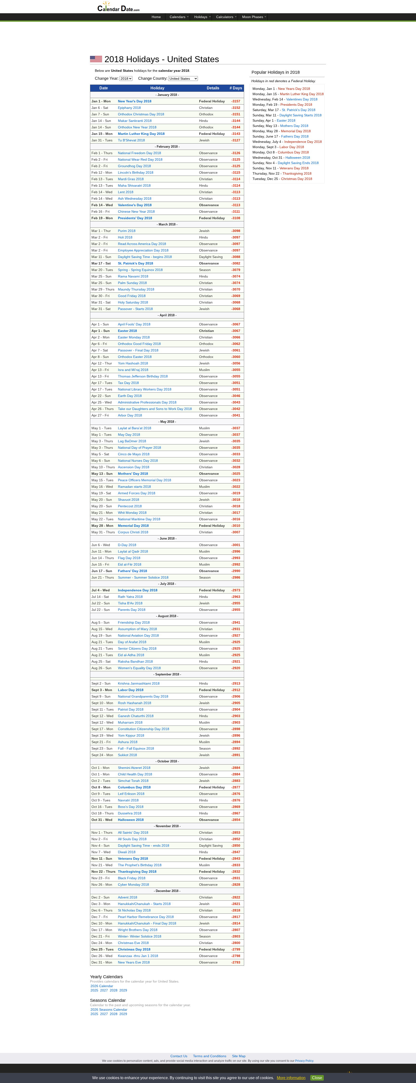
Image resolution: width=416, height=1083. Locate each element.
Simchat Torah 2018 (133, 781)
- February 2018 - (167, 146)
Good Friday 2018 (132, 296)
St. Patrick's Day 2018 (298, 110)
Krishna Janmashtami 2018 (139, 683)
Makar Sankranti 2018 (135, 121)
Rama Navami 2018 (133, 276)
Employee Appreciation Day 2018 (143, 250)
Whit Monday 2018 (132, 513)
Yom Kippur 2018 (131, 735)
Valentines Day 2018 (302, 99)
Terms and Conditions (209, 1056)
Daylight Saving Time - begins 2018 (145, 257)
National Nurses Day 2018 (138, 460)
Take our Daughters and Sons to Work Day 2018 (155, 409)
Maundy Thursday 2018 (136, 289)
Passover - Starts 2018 (135, 309)
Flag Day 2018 (129, 558)
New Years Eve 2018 (134, 962)
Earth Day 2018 (130, 396)
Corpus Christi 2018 (133, 532)
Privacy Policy (304, 1061)
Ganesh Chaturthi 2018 (136, 716)
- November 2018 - (167, 826)
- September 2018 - (167, 674)
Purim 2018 (127, 231)
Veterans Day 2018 (294, 168)
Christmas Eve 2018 (133, 943)
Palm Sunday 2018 (132, 283)
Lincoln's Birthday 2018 (135, 172)
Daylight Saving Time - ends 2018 (143, 845)
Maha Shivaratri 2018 (134, 185)
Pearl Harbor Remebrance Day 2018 (146, 917)
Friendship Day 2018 (134, 622)
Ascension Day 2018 (133, 467)
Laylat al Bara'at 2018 (134, 428)
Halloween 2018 (298, 157)
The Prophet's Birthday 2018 (140, 865)
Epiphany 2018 (129, 108)
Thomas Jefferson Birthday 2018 (143, 376)
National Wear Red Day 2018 (140, 159)
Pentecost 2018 (130, 506)
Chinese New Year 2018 (136, 211)
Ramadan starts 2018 (134, 487)
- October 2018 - (167, 761)
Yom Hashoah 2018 (133, 363)
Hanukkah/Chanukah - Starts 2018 (144, 904)
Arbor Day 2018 (130, 415)
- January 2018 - (167, 95)
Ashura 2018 (127, 742)
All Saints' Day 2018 (133, 832)
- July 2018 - (167, 584)
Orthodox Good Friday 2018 (139, 344)
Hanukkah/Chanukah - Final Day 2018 (147, 923)
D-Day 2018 (127, 545)
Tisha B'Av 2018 (130, 603)
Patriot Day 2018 (130, 709)
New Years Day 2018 (294, 89)
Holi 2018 (125, 237)
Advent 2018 (127, 897)
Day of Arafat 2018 (132, 642)
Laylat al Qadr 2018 (133, 551)
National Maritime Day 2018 (139, 519)
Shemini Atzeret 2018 (134, 768)
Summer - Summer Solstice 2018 (143, 577)
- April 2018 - (167, 315)
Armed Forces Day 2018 (136, 493)
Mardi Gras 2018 (131, 179)
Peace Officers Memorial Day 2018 (144, 480)
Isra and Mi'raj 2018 (133, 370)
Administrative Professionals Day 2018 (147, 402)
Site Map (239, 1056)
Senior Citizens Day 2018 (137, 648)
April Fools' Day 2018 (134, 324)
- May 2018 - (167, 421)
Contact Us (178, 1056)
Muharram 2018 (130, 722)
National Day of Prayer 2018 (139, 447)
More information (291, 1078)
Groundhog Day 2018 (134, 166)
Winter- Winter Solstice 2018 (139, 936)
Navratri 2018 (128, 800)
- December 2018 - (167, 891)
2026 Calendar (102, 986)
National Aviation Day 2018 (138, 635)
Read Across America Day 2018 (142, 244)
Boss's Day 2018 (130, 807)
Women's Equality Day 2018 (139, 668)
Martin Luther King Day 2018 (302, 94)
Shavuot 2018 (128, 500)
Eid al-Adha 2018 (131, 655)
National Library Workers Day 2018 (144, 389)
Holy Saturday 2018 (133, 302)
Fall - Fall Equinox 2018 (136, 748)
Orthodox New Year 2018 (137, 127)
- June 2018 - (167, 538)
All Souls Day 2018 (132, 839)
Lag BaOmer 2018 (132, 441)
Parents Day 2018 (131, 610)
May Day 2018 (129, 434)
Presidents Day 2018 (296, 104)
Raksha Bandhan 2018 (135, 661)
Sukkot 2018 (127, 755)
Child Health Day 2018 (135, 774)
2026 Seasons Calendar (109, 1009)
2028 (113, 990)
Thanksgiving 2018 (297, 173)
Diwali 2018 (127, 852)
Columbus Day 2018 (293, 152)
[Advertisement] (208, 40)
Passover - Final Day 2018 (138, 350)
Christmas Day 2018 (296, 179)
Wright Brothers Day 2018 (137, 930)
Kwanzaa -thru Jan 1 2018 (138, 956)
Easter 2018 (286, 120)
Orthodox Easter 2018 (135, 357)
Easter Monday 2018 (134, 337)
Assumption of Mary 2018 (137, 629)
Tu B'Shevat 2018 (131, 140)
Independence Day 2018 (303, 142)
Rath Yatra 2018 (130, 597)
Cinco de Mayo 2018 (134, 454)
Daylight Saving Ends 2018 (298, 163)
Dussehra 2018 (129, 813)
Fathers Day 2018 (295, 136)
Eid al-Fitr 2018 (129, 564)
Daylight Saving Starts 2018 (301, 115)
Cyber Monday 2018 (133, 884)
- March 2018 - (167, 224)
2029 (123, 990)
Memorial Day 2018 (296, 131)
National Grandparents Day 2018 (143, 696)
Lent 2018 (125, 192)
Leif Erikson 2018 (131, 794)
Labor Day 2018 (292, 147)
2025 (94, 990)
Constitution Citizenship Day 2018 (143, 729)
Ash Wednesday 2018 (134, 198)
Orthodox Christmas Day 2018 (141, 114)
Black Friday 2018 (131, 878)
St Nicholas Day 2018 (134, 910)
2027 (104, 990)
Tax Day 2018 (128, 383)
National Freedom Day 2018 (139, 153)
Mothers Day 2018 (294, 126)
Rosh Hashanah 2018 (134, 703)
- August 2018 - (167, 616)
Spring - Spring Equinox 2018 (140, 270)
